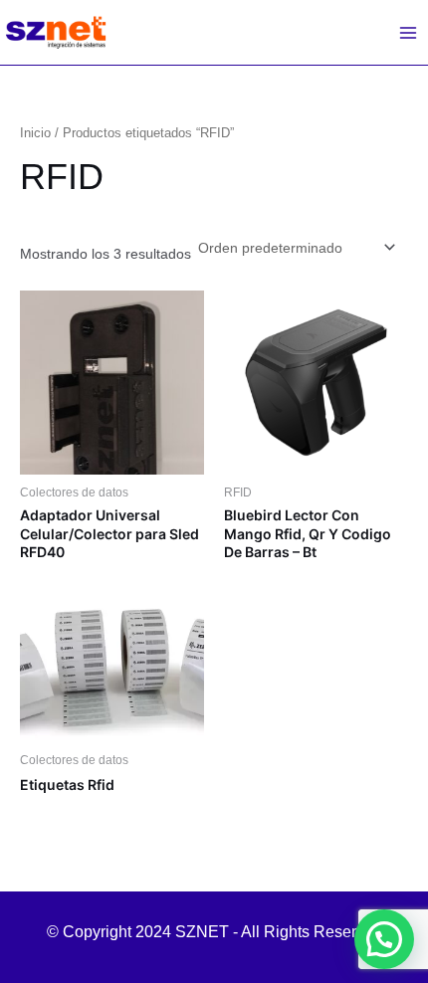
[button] (384, 939)
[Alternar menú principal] (408, 33)
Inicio (35, 132)
